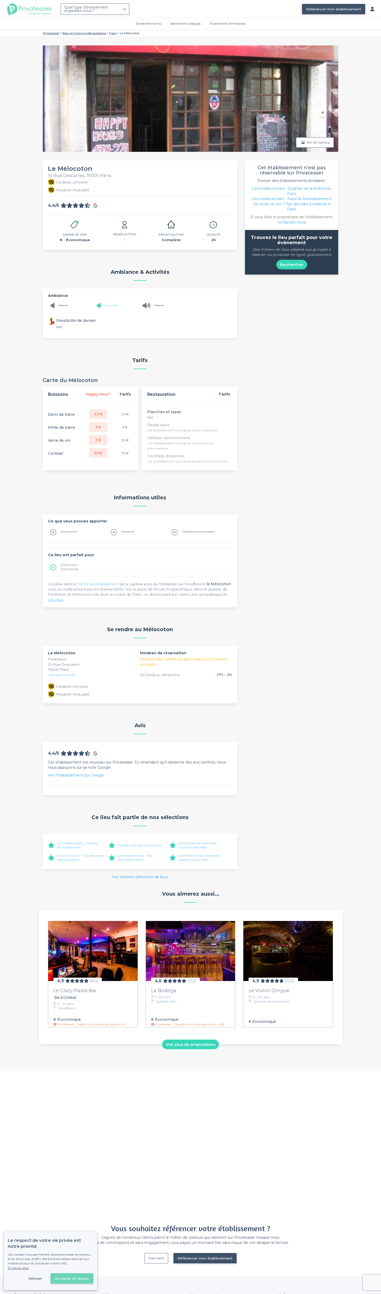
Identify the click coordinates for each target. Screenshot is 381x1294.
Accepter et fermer (72, 1278)
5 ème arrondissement (97, 584)
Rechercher (292, 264)
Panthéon (57, 659)
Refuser (35, 1278)
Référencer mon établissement (333, 9)
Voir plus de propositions (190, 1044)
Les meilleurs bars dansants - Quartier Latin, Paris (200, 858)
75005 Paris (58, 669)
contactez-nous (291, 222)
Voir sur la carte (61, 674)
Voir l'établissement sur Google (76, 775)
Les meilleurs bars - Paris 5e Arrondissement (77, 845)
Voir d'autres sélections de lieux (140, 877)
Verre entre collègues (185, 23)
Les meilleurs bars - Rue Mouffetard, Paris (135, 858)
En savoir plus (18, 1268)
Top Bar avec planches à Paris (139, 845)
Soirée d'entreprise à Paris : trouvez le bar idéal (198, 845)
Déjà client (156, 1258)
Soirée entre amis (148, 23)
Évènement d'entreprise (227, 23)
